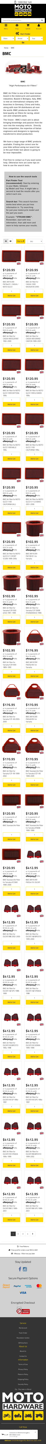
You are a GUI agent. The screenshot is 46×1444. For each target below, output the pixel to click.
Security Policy (23, 1384)
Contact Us (23, 1356)
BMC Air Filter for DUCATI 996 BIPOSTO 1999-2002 (33, 1154)
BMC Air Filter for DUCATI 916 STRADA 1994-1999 (10, 1154)
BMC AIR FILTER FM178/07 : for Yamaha (31, 556)
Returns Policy (23, 1374)
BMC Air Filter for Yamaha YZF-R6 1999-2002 (11, 773)
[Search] (42, 20)
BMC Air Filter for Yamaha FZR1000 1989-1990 (9, 665)
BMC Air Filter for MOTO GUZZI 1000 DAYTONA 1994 (11, 393)
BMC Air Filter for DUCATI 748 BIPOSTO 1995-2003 (33, 936)
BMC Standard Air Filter (11, 825)
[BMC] (18, 263)
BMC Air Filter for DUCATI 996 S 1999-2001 (10, 1208)
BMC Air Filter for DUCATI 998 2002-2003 (11, 935)
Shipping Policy (23, 1379)
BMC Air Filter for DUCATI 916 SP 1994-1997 (11, 1100)
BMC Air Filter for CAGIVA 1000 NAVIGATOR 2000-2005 (33, 285)
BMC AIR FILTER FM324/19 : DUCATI (33, 881)
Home (6, 48)
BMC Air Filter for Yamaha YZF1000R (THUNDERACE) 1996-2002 (34, 612)
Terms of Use (23, 1364)
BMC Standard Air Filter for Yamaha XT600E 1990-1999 (34, 828)
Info (15, 278)
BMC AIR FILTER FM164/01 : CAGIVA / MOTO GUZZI (10, 284)
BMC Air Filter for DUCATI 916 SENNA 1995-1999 (33, 1045)
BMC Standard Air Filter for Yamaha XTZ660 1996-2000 (11, 882)
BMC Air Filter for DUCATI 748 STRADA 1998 (33, 991)
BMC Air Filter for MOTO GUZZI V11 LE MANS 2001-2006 (34, 502)
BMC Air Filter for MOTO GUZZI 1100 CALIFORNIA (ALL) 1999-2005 (11, 503)
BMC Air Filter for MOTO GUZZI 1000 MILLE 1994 (11, 447)
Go (23, 42)
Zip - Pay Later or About (23, 1389)
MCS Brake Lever (14, 1435)
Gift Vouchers (23, 1343)
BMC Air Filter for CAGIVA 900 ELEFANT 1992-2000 (11, 339)
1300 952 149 (24, 2)
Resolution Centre (23, 1338)
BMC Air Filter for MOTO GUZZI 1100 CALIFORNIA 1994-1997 (34, 449)
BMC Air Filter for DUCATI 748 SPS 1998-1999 (11, 991)
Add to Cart (11, 295)
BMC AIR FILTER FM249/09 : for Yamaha (31, 719)
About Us (23, 1351)
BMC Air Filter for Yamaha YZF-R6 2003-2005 (11, 719)
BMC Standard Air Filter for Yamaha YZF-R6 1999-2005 (34, 773)
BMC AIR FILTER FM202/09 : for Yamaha (31, 665)
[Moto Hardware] (23, 10)
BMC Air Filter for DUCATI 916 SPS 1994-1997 (34, 1100)
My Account (23, 1328)
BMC (12, 48)
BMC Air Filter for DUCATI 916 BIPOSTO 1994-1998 (10, 1045)
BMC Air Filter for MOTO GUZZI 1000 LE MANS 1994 (34, 393)
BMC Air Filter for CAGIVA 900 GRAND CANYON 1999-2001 (33, 339)
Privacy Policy (23, 1369)
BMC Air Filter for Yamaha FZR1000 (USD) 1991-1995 (9, 610)
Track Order (23, 1333)
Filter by (20, 241)
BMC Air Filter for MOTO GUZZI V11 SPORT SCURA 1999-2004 (11, 556)
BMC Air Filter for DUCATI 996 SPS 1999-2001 (34, 1208)
